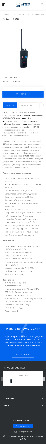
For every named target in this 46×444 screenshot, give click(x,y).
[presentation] (43, 105)
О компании (8, 398)
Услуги (5, 405)
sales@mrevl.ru (25, 432)
